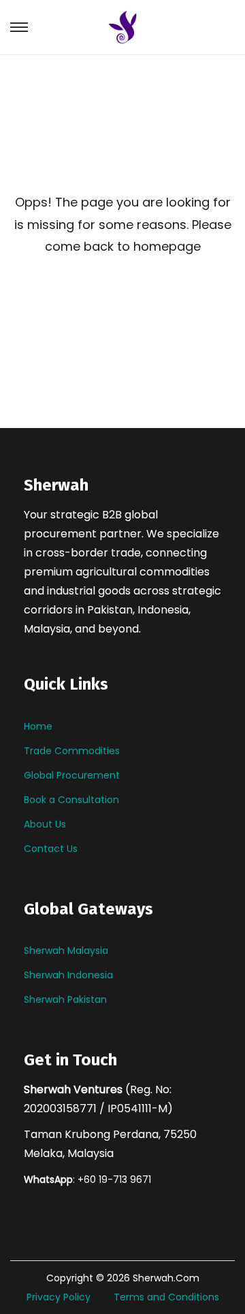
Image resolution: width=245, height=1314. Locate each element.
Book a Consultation (71, 799)
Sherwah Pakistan (65, 999)
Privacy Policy (59, 1297)
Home (38, 726)
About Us (45, 824)
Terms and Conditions (166, 1297)
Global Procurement (72, 775)
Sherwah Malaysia (66, 950)
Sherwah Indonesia (68, 975)
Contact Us (51, 848)
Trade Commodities (72, 751)
